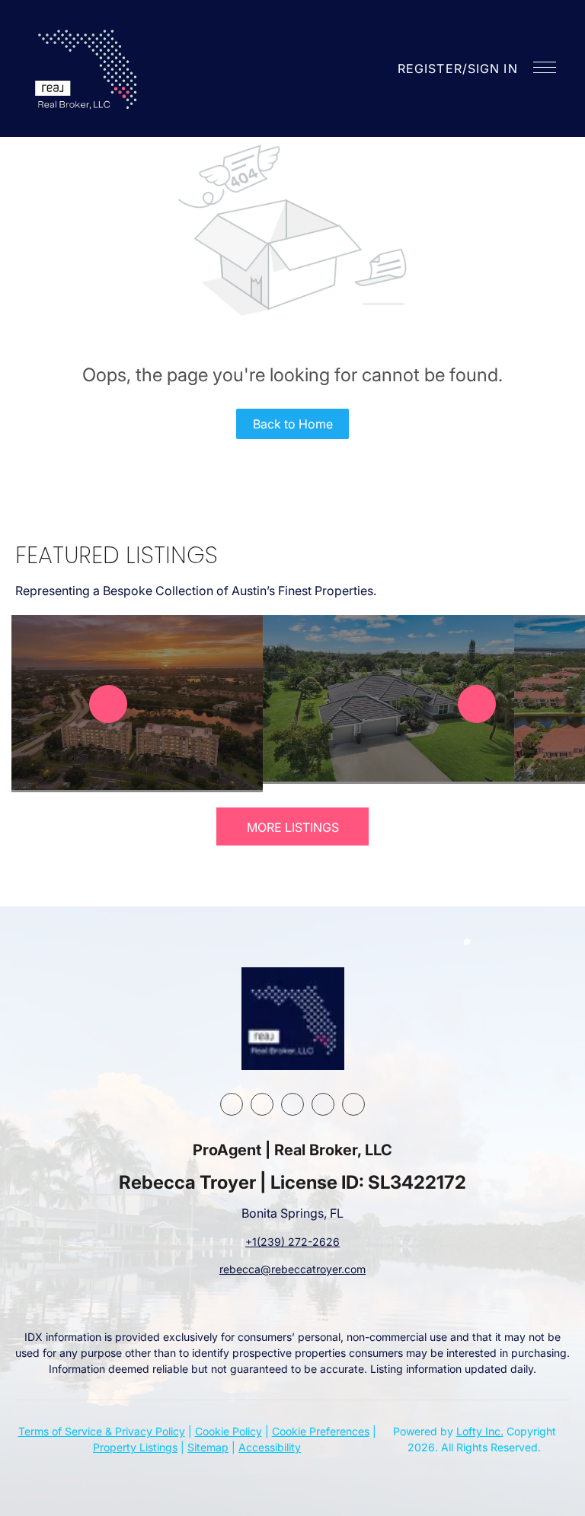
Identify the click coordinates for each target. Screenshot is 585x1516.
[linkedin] (262, 1104)
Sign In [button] (493, 68)
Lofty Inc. (479, 1431)
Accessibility (269, 1447)
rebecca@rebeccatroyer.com (292, 1269)
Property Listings (135, 1447)
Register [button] (430, 68)
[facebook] (231, 1104)
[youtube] (323, 1104)
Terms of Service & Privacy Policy (101, 1431)
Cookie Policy (228, 1431)
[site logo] (292, 1018)
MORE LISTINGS (293, 827)
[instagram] (292, 1104)
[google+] (353, 1104)
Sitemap (208, 1447)
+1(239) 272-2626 (292, 1241)
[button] (87, 68)
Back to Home (293, 424)
